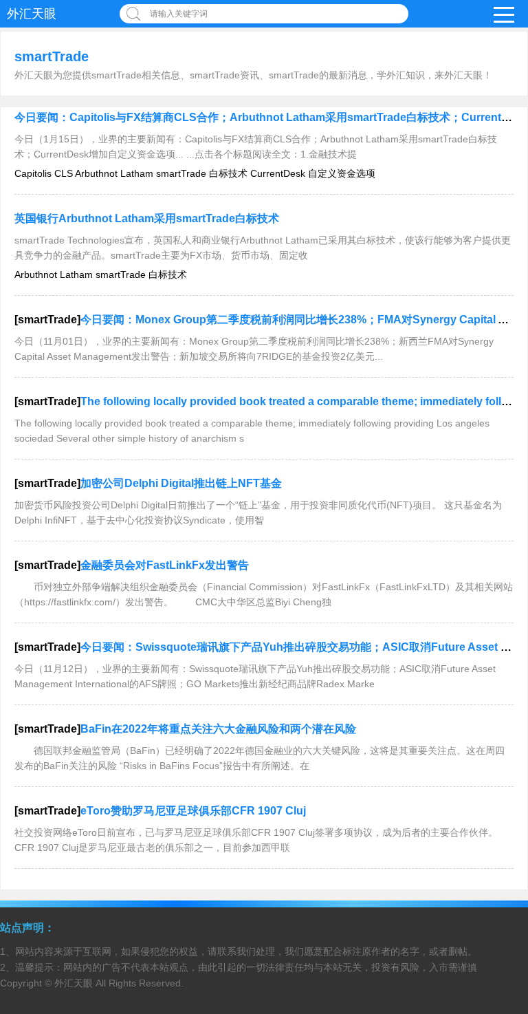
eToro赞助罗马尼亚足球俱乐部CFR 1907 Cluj (193, 811)
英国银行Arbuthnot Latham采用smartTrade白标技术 (146, 218)
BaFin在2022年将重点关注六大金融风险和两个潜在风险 (218, 729)
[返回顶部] (499, 898)
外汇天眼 (31, 14)
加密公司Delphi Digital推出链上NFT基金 (181, 483)
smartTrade (51, 56)
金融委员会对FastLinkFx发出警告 (164, 565)
